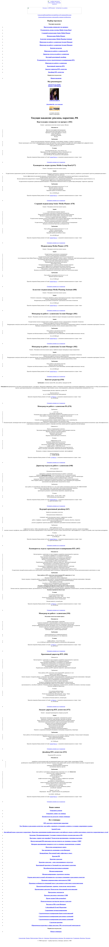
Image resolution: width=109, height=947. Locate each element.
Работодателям (52, 15)
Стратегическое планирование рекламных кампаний (56, 916)
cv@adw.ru (53, 396)
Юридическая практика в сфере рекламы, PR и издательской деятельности (56, 925)
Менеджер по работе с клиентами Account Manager (56, 42)
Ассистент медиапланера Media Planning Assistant (56, 39)
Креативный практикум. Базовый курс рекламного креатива (56, 865)
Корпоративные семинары (50, 17)
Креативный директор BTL (56, 66)
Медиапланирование (56, 871)
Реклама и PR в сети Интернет (56, 904)
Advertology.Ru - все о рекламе (54, 104)
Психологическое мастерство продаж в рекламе (56, 901)
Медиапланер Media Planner (56, 36)
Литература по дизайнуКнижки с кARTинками (54, 85)
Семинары (41, 17)
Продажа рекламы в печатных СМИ (56, 895)
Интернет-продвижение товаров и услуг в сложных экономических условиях (56, 844)
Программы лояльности (56, 892)
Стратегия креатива (56, 922)
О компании (63, 15)
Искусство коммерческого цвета (56, 847)
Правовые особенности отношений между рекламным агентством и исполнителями (56, 883)
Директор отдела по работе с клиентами (56, 54)
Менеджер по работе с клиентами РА (56, 51)
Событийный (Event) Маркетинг (56, 907)
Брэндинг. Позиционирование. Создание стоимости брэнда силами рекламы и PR (56, 835)
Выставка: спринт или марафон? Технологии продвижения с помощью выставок (56, 838)
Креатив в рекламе (56, 859)
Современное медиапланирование (56, 910)
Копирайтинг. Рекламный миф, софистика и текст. (56, 853)
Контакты (68, 17)
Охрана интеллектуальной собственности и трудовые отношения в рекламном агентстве (56, 877)
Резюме (46, 15)
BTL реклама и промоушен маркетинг (56, 823)
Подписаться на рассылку (56, 816)
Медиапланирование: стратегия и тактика (56, 874)
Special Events (56, 829)
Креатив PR (56, 856)
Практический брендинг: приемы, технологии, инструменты (56, 886)
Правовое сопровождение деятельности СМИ (56, 880)
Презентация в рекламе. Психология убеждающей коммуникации (56, 889)
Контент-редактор (56, 48)
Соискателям (41, 15)
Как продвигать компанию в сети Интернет (56, 850)
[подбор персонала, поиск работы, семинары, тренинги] (54, 6)
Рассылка (69, 15)
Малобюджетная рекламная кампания (56, 868)
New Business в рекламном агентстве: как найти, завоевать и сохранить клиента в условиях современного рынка (56, 826)
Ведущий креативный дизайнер (56, 57)
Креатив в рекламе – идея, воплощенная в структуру (56, 862)
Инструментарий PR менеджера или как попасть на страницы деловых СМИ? (56, 841)
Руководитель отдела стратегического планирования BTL (56, 60)
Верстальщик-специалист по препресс (56, 27)
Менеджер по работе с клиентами (56, 63)
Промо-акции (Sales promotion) (56, 898)
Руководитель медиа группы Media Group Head (56, 30)
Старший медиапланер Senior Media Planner (56, 33)
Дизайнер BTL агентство (56, 72)
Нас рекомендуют (61, 17)
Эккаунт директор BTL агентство (56, 69)
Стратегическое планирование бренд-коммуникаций (56, 913)
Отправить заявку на (56, 813)
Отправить (56, 810)
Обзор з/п (58, 15)
